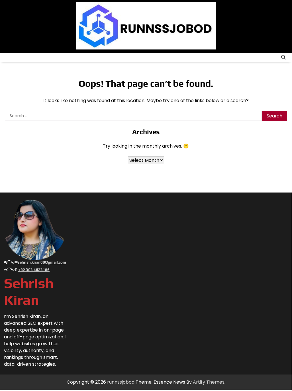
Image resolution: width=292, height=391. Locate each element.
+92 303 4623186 (34, 270)
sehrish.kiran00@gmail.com (42, 262)
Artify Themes (208, 382)
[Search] (283, 57)
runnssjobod (120, 382)
